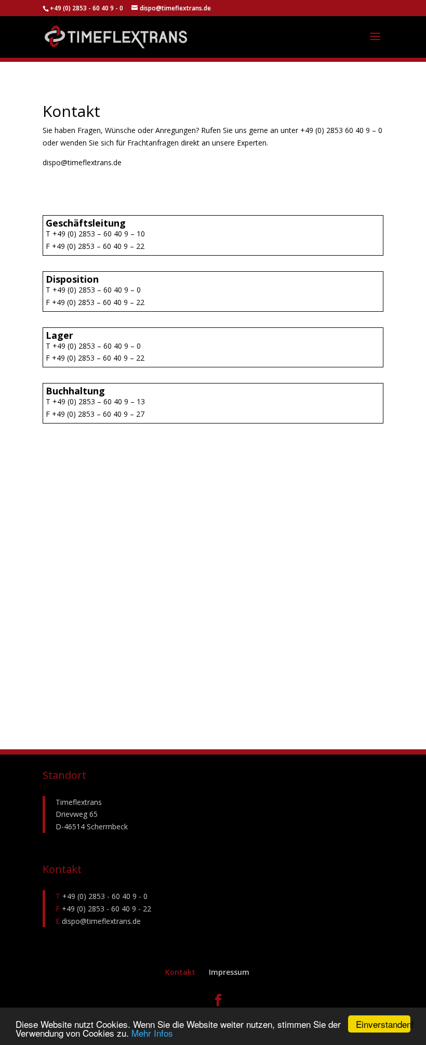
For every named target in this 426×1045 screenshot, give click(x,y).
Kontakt (180, 972)
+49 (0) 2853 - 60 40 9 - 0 (87, 8)
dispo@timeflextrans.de (100, 921)
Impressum (229, 972)
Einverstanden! (383, 1023)
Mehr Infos (152, 1032)
